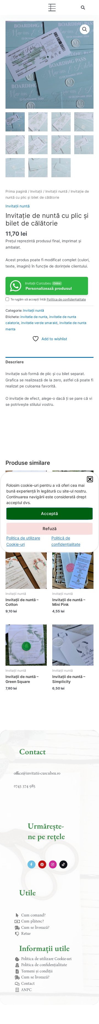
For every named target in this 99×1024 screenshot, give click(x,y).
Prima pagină (16, 191)
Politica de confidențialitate (66, 299)
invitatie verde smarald (39, 323)
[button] (90, 479)
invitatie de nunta (33, 317)
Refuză (50, 528)
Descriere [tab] (15, 362)
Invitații (36, 191)
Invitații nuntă (56, 191)
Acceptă (49, 513)
